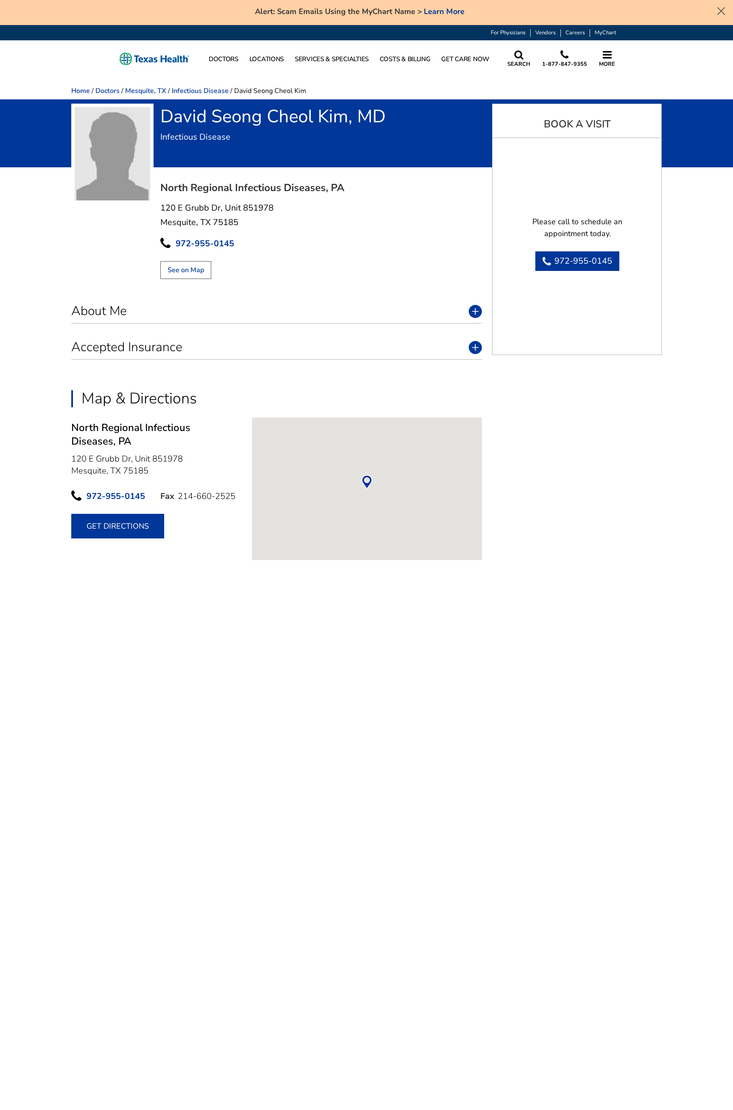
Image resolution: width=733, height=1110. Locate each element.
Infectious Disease (200, 91)
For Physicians (508, 33)
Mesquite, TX (145, 91)
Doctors (107, 91)
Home (80, 91)
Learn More (444, 12)
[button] (154, 59)
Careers (575, 33)
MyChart (605, 33)
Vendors (545, 33)
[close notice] (721, 10)
